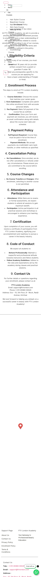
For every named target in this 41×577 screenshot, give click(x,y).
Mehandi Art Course (14, 41)
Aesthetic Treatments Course (17, 46)
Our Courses (9, 14)
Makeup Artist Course (14, 31)
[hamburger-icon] (6, 3)
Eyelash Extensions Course (16, 36)
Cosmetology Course (14, 51)
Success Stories (10, 58)
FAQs (10, 62)
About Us (9, 9)
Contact (11, 64)
